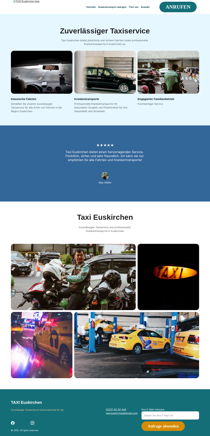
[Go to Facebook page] (13, 423)
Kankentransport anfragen (112, 7)
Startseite (91, 7)
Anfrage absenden (163, 426)
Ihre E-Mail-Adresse (152, 409)
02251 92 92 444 (116, 409)
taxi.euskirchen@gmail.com (122, 413)
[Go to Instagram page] (32, 423)
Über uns (134, 7)
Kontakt (145, 7)
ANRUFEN (178, 7)
